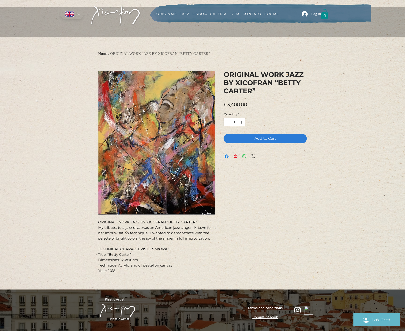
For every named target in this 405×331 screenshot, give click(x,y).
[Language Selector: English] (72, 14)
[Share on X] (253, 156)
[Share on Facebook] (226, 156)
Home (102, 54)
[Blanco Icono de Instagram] (297, 310)
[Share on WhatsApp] (244, 156)
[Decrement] (227, 122)
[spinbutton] (234, 122)
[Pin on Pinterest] (235, 156)
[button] (325, 14)
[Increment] (242, 122)
